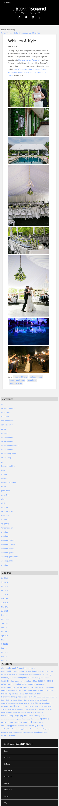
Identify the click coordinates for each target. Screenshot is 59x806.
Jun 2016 (4, 582)
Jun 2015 (4, 603)
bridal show (5, 413)
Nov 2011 (4, 660)
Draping (6, 783)
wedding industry (7, 549)
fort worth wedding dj (9, 697)
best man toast (48, 671)
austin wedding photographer (12, 671)
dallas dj (4, 433)
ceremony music (7, 421)
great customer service (49, 697)
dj (2, 404)
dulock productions (46, 687)
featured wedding (46, 691)
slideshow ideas (6, 712)
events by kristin (8, 690)
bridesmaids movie (26, 674)
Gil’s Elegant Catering (23, 69)
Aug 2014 (5, 628)
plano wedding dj (46, 706)
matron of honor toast (8, 703)
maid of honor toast (38, 700)
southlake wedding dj (29, 712)
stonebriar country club (34, 716)
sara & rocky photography (25, 709)
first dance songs (18, 694)
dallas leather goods (17, 681)
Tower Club (21, 668)
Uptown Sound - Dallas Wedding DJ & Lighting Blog (20, 33)
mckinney (4, 478)
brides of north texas (17, 380)
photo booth (5, 491)
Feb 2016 (4, 590)
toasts (37, 719)
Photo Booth (8, 777)
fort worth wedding (8, 466)
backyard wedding (8, 408)
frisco (3, 470)
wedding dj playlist (8, 544)
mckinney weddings (8, 483)
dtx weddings (33, 687)
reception (4, 507)
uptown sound (7, 722)
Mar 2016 (4, 586)
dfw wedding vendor (8, 454)
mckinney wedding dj (42, 703)
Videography (8, 770)
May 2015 (5, 607)
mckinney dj (28, 703)
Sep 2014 (5, 623)
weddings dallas (15, 383)
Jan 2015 (4, 611)
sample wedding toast (8, 709)
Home (6, 751)
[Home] (29, 14)
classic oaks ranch (8, 668)
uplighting (5, 524)
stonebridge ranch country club (11, 719)
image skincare (18, 700)
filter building (6, 694)
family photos (21, 691)
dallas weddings (36, 377)
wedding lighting (7, 553)
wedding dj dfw (38, 722)
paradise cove (29, 706)
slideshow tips (17, 712)
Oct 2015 (4, 599)
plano (3, 499)
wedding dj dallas (7, 540)
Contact (6, 796)
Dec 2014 (5, 615)
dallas (3, 429)
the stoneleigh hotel (28, 719)
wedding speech (6, 732)
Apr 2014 (4, 636)
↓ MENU (7, 3)
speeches (40, 712)
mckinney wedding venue (12, 706)
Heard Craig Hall (6, 700)
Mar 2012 (4, 652)
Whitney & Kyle (22, 41)
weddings (5, 565)
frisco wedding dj (24, 697)
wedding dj (32, 380)
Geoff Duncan (36, 697)
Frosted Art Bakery (39, 69)
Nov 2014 (5, 619)
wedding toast (17, 732)
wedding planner (22, 729)
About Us (8, 790)
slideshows (5, 516)
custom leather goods (18, 678)
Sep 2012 (5, 648)
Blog (5, 803)
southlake (5, 520)
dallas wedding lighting (10, 445)
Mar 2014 (4, 640)
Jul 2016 (4, 578)
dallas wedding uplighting (33, 684)
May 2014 (5, 632)
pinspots (37, 706)
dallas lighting (31, 681)
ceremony (5, 417)
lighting (4, 474)
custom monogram (35, 678)
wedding (4, 532)
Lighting (7, 764)
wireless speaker (8, 735)
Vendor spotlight (7, 528)
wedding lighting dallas (10, 557)
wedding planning (33, 729)
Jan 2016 (4, 595)
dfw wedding (21, 687)
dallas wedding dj (20, 377)
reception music (7, 511)
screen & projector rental (43, 709)
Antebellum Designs (15, 72)
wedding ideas (23, 725)
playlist (3, 503)
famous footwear (33, 691)
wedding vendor (7, 561)
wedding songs (45, 729)
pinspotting (5, 495)
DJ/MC (7, 757)
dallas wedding (7, 437)
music (3, 487)
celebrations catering (42, 674)
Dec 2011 (4, 656)
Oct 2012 (4, 644)
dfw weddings (6, 458)
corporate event (7, 425)
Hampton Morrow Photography (30, 60)
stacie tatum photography (12, 716)
